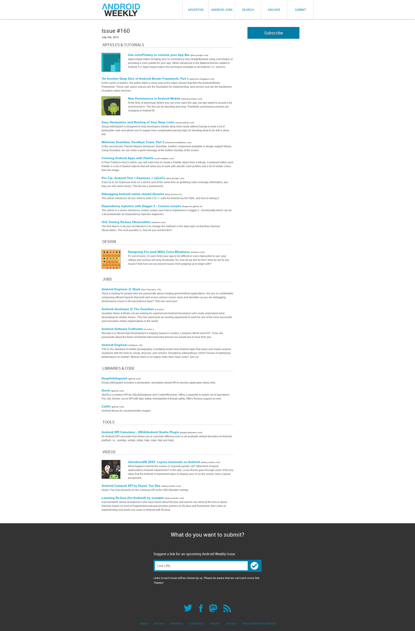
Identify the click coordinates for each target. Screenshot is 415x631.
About (144, 623)
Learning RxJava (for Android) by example (133, 497)
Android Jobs (222, 10)
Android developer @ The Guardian (128, 309)
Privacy (231, 623)
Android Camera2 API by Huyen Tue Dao (131, 485)
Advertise (196, 10)
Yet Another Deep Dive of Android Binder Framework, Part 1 (146, 78)
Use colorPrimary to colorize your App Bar (159, 55)
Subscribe (273, 33)
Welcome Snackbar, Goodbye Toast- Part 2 (133, 142)
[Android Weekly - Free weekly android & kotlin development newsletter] (121, 10)
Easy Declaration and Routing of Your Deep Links (139, 122)
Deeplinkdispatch (115, 378)
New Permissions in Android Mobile (154, 98)
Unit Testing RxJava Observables (127, 222)
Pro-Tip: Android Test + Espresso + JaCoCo (134, 178)
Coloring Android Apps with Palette (128, 158)
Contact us (196, 623)
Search (248, 10)
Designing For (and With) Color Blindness (159, 252)
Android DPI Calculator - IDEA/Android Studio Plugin (141, 432)
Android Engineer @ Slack (121, 289)
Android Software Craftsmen (123, 329)
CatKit (107, 406)
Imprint (215, 623)
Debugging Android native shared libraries (133, 194)
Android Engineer (115, 345)
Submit (300, 10)
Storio (106, 390)
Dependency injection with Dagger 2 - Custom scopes (142, 206)
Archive (274, 10)
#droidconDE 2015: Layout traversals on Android (164, 462)
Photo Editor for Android (258, 623)
